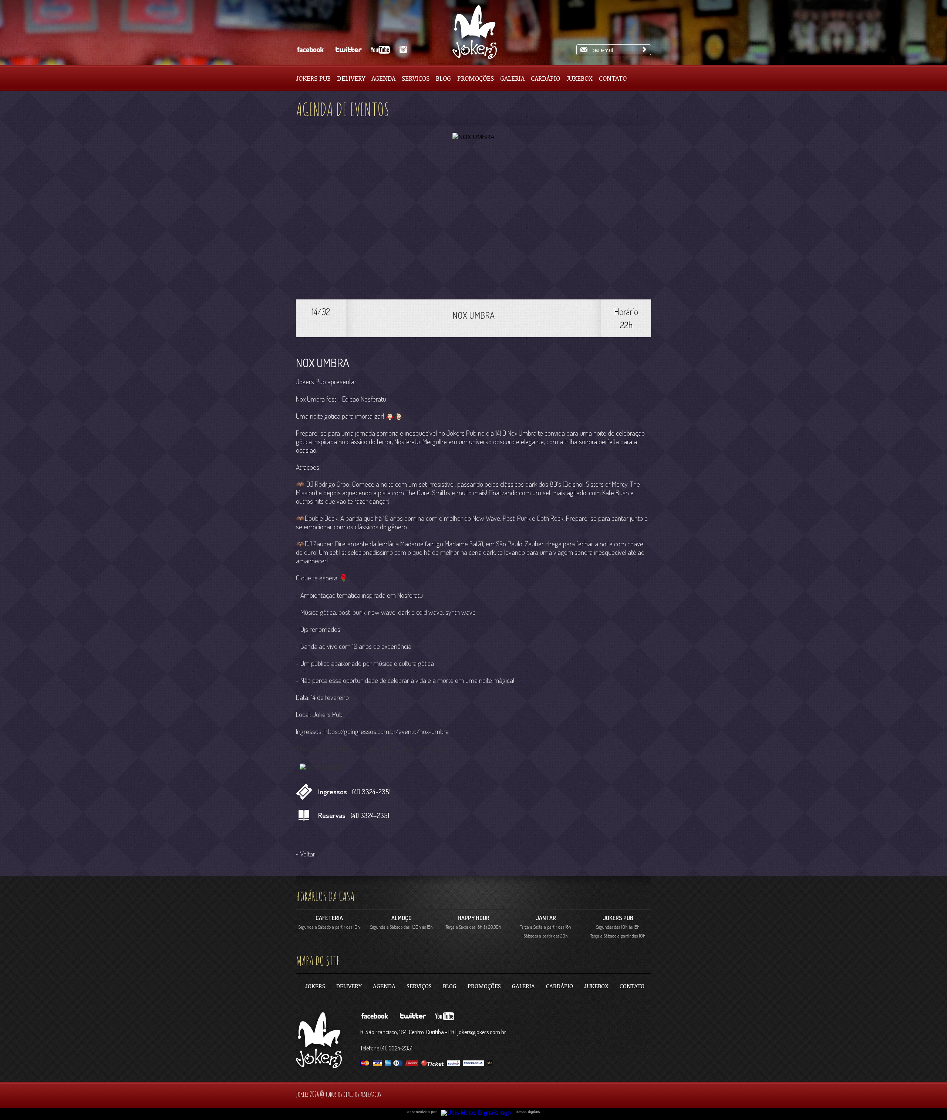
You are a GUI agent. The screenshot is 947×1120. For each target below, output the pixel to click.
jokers (315, 986)
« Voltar (305, 853)
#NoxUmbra (311, 748)
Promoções (475, 78)
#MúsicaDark (399, 748)
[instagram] (402, 50)
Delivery (351, 78)
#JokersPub (434, 748)
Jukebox (579, 78)
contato (632, 986)
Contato (613, 78)
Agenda (383, 78)
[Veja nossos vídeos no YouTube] (381, 50)
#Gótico (339, 748)
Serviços (415, 78)
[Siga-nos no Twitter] (348, 50)
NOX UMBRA (473, 315)
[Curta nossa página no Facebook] (310, 50)
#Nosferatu (365, 748)
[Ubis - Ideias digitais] (478, 1111)
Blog (443, 78)
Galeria (512, 78)
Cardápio (545, 78)
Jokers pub (313, 78)
